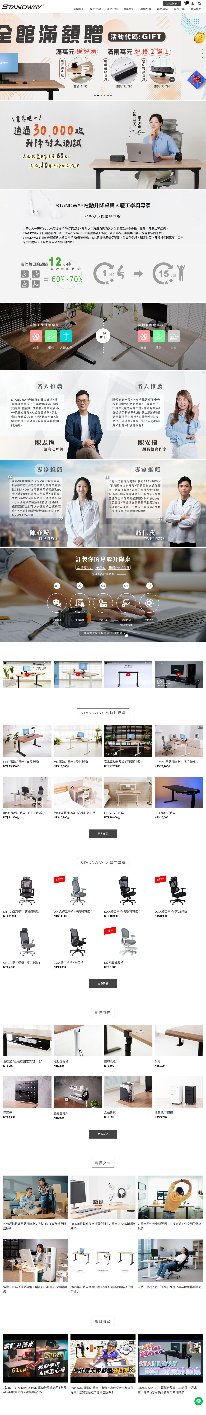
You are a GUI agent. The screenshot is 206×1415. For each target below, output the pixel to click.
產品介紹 (112, 9)
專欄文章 (145, 9)
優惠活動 (95, 9)
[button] (95, 95)
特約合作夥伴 (172, 3)
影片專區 (162, 9)
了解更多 (103, 335)
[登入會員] (193, 3)
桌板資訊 (129, 9)
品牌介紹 (78, 9)
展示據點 (196, 9)
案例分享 (179, 9)
